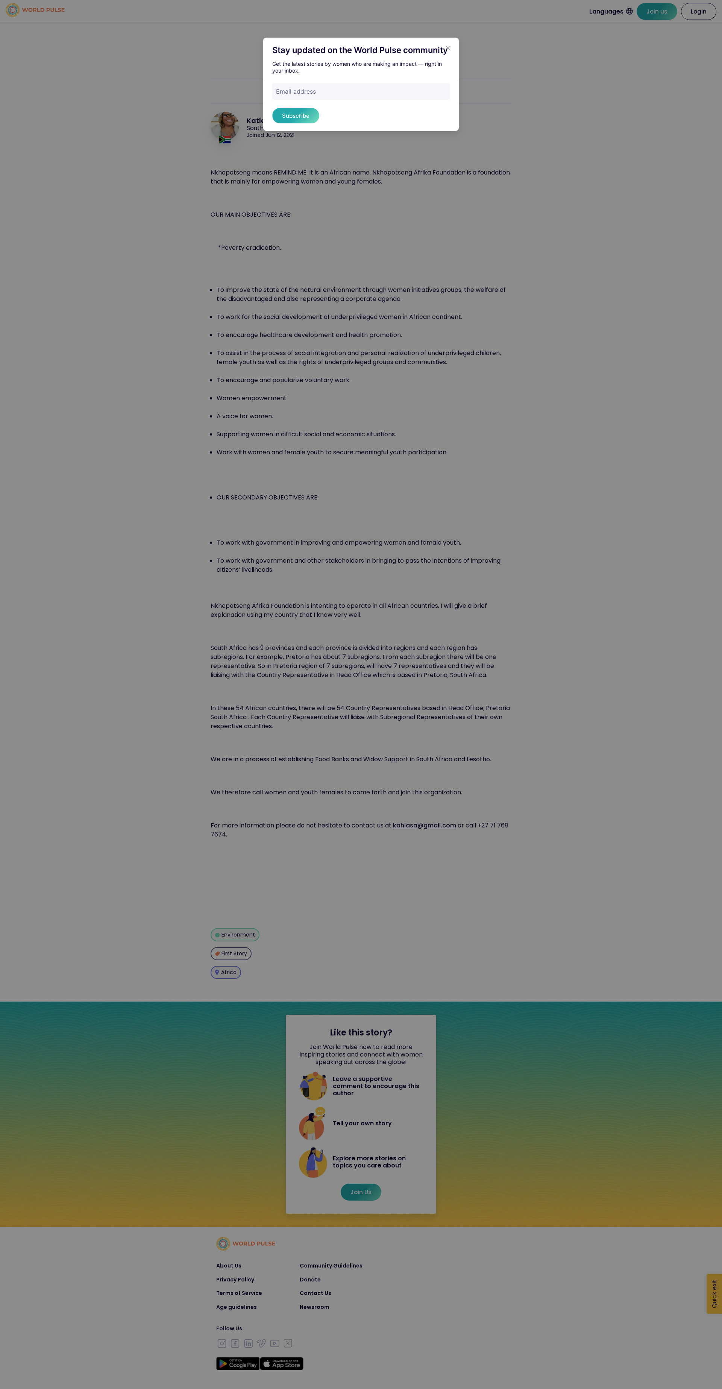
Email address (296, 91)
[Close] (448, 48)
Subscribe (295, 115)
